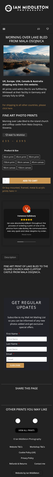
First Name (12, 334)
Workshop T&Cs (37, 447)
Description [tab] (10, 257)
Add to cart (30, 180)
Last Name (12, 344)
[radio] (8, 157)
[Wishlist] (48, 28)
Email (9, 354)
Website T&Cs (16, 447)
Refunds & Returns (18, 463)
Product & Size (11, 151)
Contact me (39, 463)
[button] (4, 29)
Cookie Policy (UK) (27, 452)
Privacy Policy (27, 458)
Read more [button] (26, 235)
